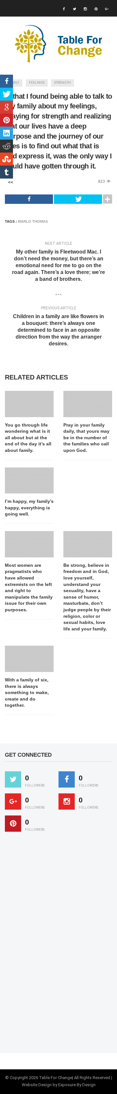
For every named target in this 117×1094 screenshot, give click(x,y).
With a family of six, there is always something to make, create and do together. (27, 692)
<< (10, 182)
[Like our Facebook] (66, 779)
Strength (62, 82)
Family (13, 82)
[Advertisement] (53, 945)
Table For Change (55, 1077)
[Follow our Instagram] (66, 801)
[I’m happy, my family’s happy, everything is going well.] (29, 480)
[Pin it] (13, 823)
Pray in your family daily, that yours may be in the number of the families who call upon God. (86, 437)
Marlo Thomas (33, 221)
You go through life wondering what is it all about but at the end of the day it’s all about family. (28, 437)
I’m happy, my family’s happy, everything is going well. (29, 507)
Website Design (37, 1084)
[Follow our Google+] (13, 801)
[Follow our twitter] (13, 779)
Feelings (37, 82)
